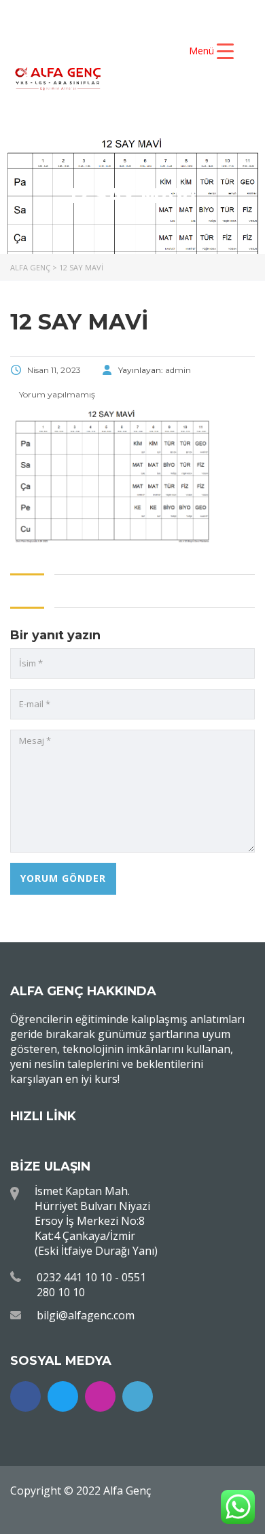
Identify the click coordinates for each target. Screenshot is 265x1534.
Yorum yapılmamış (56, 394)
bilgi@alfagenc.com (86, 1315)
